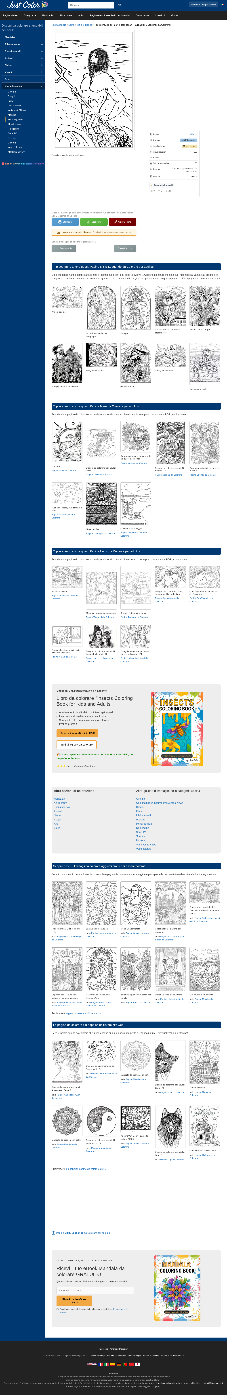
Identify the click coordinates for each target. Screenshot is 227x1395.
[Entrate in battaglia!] (67, 382)
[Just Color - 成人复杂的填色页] (131, 1364)
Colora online (142, 15)
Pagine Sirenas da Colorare (133, 463)
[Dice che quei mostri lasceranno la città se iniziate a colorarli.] (135, 382)
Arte (56, 823)
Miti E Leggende (188, 140)
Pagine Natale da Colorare (65, 656)
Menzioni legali (134, 1356)
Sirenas (140, 836)
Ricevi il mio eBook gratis (74, 1301)
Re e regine (142, 828)
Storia (71, 24)
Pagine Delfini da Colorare (99, 474)
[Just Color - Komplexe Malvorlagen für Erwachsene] (119, 1364)
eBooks (175, 15)
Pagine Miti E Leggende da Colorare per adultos (122, 266)
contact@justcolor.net (212, 1383)
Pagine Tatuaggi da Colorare (100, 617)
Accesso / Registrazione (203, 4)
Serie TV (141, 832)
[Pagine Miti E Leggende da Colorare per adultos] (53, 1233)
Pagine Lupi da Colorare (172, 1159)
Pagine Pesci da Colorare (64, 470)
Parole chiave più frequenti (102, 1356)
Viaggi (57, 819)
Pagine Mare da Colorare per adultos (114, 406)
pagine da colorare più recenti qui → (85, 1013)
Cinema (140, 798)
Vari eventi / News (146, 844)
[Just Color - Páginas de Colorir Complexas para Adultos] (125, 1364)
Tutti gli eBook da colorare (77, 744)
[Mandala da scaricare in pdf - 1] (67, 1135)
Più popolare (66, 15)
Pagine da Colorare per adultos (83, 1233)
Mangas (140, 819)
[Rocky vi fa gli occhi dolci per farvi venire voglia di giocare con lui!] (204, 384)
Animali (58, 811)
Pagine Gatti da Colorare (172, 1092)
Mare (185, 146)
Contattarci (121, 1356)
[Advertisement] (94, 183)
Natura (57, 815)
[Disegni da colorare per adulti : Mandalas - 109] (101, 1135)
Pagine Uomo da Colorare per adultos (115, 551)
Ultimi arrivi (47, 15)
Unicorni (140, 840)
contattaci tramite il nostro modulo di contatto (160, 1383)
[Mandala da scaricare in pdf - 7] (135, 1070)
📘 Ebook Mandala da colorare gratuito (23, 163)
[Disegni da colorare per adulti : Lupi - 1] (170, 1147)
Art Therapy (60, 803)
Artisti (81, 15)
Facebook (103, 1349)
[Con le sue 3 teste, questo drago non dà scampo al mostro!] (204, 325)
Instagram (123, 1349)
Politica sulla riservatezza (172, 1356)
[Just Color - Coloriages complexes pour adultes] (100, 1364)
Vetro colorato (143, 848)
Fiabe (139, 811)
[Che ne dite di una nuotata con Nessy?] (170, 366)
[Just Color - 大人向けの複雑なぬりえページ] (137, 1364)
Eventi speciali (62, 807)
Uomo (193, 146)
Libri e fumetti (143, 815)
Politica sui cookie (151, 1356)
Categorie (28, 15)
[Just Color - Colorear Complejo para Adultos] (112, 1364)
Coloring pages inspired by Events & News (159, 803)
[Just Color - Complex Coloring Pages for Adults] (92, 1364)
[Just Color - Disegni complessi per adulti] (106, 1364)
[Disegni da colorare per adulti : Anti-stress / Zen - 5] (67, 1082)
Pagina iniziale (10, 15)
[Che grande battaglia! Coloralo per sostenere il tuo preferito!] (101, 366)
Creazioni (160, 15)
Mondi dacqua (144, 823)
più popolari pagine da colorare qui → (86, 1169)
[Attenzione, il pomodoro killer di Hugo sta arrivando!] (170, 325)
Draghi (140, 807)
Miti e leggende (84, 24)
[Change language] (222, 4)
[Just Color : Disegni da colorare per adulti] (28, 4)
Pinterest (113, 1349)
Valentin (193, 134)
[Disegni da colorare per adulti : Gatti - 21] (170, 1080)
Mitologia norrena (16, 152)
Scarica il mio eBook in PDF (77, 733)
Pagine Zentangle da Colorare (101, 533)
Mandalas (59, 798)
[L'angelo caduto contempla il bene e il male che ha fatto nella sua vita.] (67, 307)
